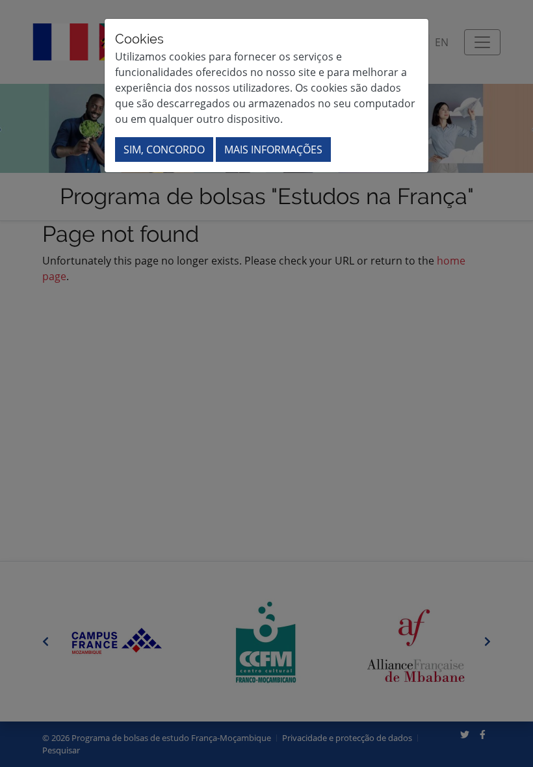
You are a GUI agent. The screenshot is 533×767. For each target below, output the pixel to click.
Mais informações (273, 149)
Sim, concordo (164, 149)
